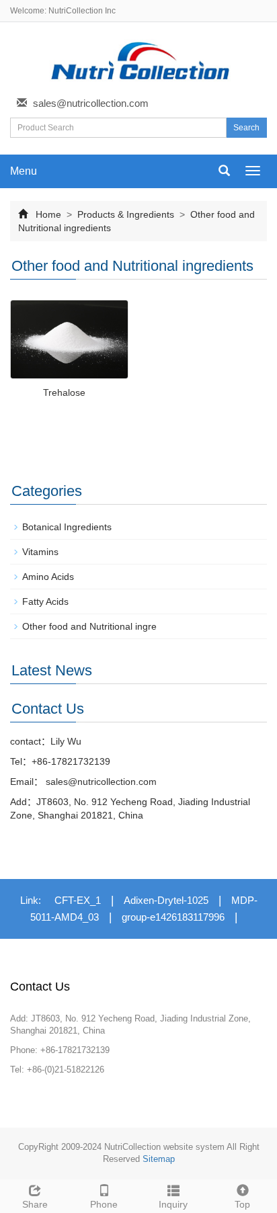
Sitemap (159, 1159)
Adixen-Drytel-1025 (166, 900)
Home (48, 214)
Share (35, 1204)
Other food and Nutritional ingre (89, 626)
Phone (104, 1204)
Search (246, 127)
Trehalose (64, 392)
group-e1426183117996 (173, 917)
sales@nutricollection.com (91, 103)
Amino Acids (48, 576)
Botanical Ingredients (67, 526)
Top (242, 1204)
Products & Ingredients (126, 214)
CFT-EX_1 (77, 900)
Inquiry (173, 1204)
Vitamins (40, 551)
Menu (23, 171)
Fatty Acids (45, 601)
